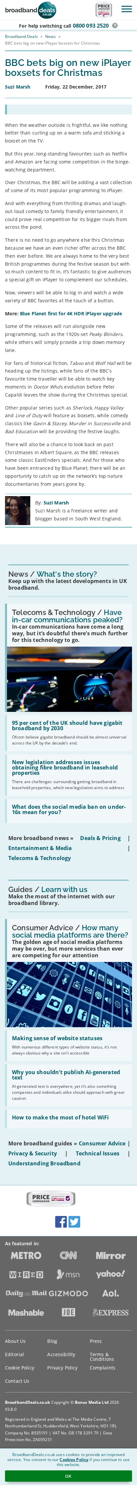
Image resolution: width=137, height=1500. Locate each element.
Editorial (14, 1354)
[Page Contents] (68, 110)
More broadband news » (40, 838)
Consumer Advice (102, 1143)
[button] (115, 26)
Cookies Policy (74, 1459)
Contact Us (17, 1381)
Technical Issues (98, 1153)
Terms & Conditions (102, 1356)
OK (68, 1476)
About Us (15, 1341)
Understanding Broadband (44, 1163)
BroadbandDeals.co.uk (27, 1402)
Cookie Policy (19, 1367)
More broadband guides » (42, 1143)
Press (96, 1341)
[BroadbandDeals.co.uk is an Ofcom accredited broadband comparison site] (51, 1199)
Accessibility (61, 1354)
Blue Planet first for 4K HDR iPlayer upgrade (71, 313)
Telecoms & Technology (39, 858)
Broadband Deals (21, 36)
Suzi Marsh (56, 502)
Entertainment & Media (40, 848)
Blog (52, 1341)
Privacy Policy (62, 1367)
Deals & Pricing (100, 838)
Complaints (102, 1367)
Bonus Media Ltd (92, 1402)
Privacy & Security (32, 1153)
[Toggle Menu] (126, 9)
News (50, 36)
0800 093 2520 (91, 25)
